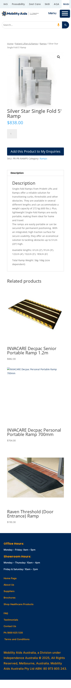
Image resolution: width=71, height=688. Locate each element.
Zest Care (35, 4)
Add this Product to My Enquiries (35, 151)
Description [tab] (17, 172)
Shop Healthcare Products (19, 604)
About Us (9, 584)
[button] (59, 57)
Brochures (10, 597)
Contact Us (10, 626)
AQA (56, 4)
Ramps (43, 43)
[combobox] (32, 25)
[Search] (65, 25)
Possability (18, 4)
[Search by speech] (58, 25)
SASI (47, 4)
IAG (5, 4)
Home (10, 43)
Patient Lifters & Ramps (26, 43)
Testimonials (11, 619)
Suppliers (9, 591)
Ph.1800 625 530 (13, 632)
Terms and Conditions (17, 639)
